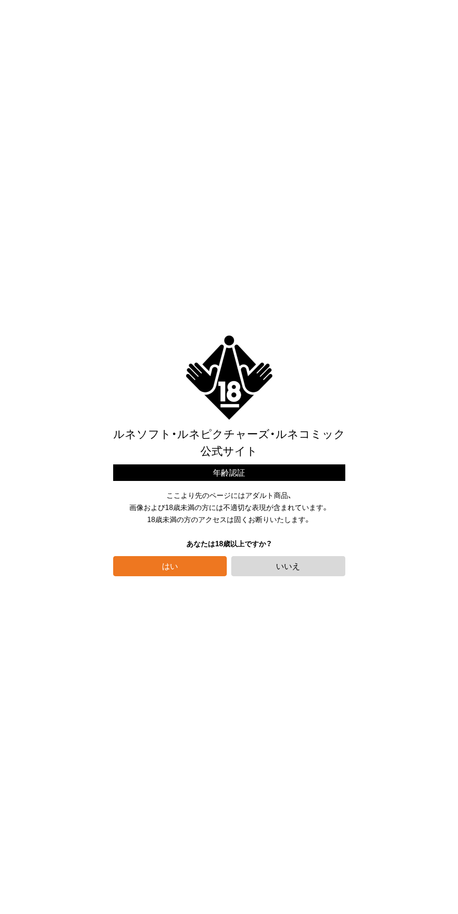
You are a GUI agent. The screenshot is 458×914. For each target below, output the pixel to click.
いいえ (288, 566)
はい (170, 566)
